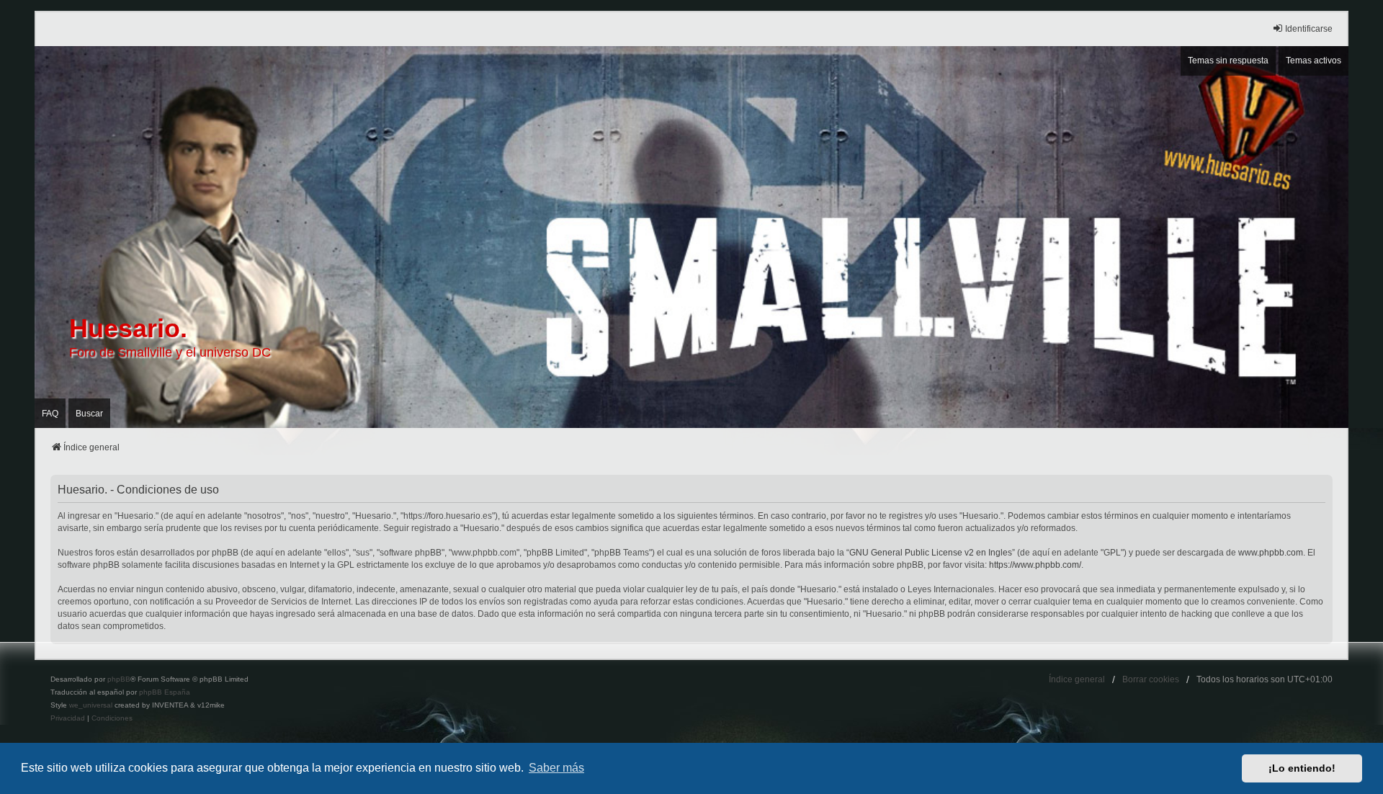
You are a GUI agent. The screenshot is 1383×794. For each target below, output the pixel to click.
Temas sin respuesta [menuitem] (1228, 60)
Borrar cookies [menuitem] (1150, 679)
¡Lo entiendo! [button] (1301, 768)
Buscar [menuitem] (89, 414)
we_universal (90, 705)
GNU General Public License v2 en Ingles (930, 553)
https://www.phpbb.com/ (1035, 565)
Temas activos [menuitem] (1313, 60)
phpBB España (164, 692)
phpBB (118, 679)
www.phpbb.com (1270, 553)
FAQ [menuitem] (50, 414)
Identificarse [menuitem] (1309, 29)
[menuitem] (67, 718)
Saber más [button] (556, 768)
